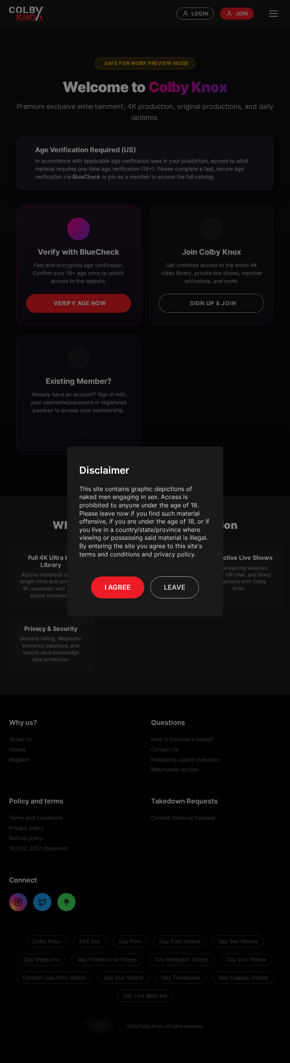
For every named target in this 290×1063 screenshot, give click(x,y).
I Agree (118, 587)
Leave (174, 587)
